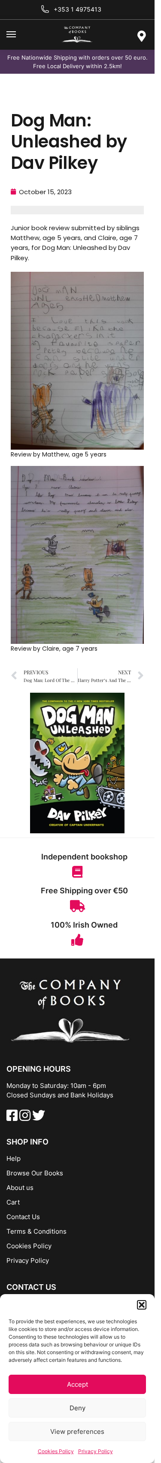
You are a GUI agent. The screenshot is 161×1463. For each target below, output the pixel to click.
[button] (141, 1305)
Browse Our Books (34, 1173)
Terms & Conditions (36, 1231)
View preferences (77, 1431)
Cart (13, 1202)
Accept (77, 1384)
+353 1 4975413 (77, 9)
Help (13, 1158)
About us (19, 1188)
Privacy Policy (95, 1451)
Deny (77, 1408)
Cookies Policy (56, 1451)
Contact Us (23, 1217)
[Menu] (19, 34)
